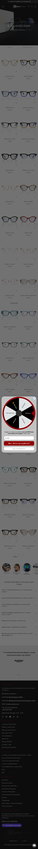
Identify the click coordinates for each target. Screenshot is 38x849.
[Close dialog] (34, 398)
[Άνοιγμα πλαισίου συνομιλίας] (34, 845)
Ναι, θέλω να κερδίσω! (19, 443)
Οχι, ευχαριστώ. (19, 449)
